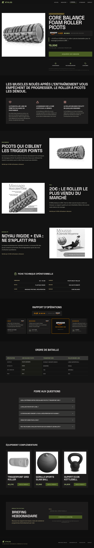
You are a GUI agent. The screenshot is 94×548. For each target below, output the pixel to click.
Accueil (56, 2)
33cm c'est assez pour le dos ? (30, 420)
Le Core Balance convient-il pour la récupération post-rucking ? (40, 413)
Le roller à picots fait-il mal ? (29, 407)
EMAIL (50, 509)
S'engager (82, 2)
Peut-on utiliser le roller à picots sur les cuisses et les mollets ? (40, 426)
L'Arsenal (72, 2)
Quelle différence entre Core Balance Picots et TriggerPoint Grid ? (40, 400)
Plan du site (82, 542)
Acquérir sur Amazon (70, 54)
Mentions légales (62, 542)
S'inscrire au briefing (65, 517)
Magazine (63, 2)
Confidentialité (73, 542)
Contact (89, 2)
